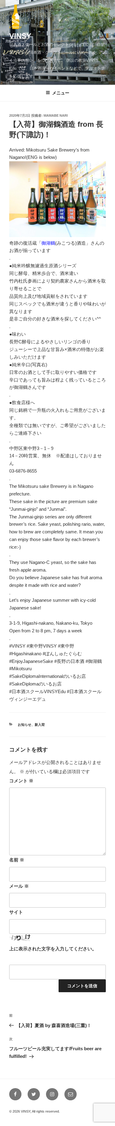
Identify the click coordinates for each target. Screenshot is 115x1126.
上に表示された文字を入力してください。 (53, 948)
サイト (16, 912)
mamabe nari (56, 115)
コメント (21, 780)
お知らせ (24, 724)
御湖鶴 (48, 243)
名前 (16, 859)
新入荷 (40, 724)
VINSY (20, 36)
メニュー (60, 92)
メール (19, 886)
